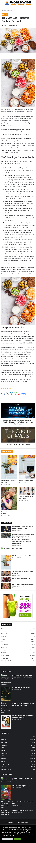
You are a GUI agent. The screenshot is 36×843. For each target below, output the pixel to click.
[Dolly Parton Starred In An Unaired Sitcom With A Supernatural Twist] (6, 586)
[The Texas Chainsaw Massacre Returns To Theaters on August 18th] (6, 722)
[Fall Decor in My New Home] (27, 467)
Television (5, 658)
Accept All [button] (17, 839)
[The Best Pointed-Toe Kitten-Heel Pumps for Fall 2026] (6, 573)
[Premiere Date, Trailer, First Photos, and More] (6, 804)
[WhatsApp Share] (15, 393)
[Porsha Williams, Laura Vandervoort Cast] (6, 780)
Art (3, 628)
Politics (4, 652)
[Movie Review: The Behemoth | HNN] (6, 579)
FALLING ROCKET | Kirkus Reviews (21, 687)
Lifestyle (9, 10)
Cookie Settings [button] (7, 839)
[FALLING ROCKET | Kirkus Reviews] (6, 694)
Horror (4, 642)
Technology (5, 655)
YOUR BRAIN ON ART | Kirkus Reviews (22, 786)
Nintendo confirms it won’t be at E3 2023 (22, 810)
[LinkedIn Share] (11, 393)
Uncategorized (6, 661)
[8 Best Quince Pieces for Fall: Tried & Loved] (27, 491)
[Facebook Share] (3, 393)
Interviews (5, 644)
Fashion (4, 636)
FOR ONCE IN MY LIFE (17, 548)
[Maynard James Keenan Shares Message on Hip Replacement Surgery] (6, 529)
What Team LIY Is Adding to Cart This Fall (23, 556)
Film (3, 639)
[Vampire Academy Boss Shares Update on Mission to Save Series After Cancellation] (6, 679)
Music (4, 650)
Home (4, 10)
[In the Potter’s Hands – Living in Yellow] (9, 498)
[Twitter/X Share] (7, 393)
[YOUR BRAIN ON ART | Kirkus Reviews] (6, 792)
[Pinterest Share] (19, 393)
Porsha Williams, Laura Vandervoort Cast (22, 778)
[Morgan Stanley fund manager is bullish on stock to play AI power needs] (6, 707)
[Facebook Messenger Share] (24, 393)
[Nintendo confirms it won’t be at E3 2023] (6, 813)
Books (4, 631)
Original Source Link (7, 388)
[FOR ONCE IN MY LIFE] (6, 550)
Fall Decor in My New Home (26, 480)
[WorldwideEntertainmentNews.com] (18, 3)
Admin (4, 25)
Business (4, 633)
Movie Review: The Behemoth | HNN (21, 578)
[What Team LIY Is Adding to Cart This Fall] (9, 467)
